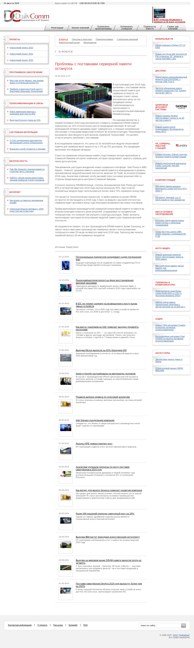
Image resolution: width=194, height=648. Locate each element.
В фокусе (66, 51)
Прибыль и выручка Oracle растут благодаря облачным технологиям (26, 90)
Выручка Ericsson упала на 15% (25, 120)
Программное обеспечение (25, 72)
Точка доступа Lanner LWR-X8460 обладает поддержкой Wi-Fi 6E (170, 233)
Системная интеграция (23, 132)
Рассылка (58, 625)
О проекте (42, 625)
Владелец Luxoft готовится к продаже (27, 149)
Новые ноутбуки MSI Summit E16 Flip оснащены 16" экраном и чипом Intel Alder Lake (171, 56)
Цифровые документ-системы (161, 107)
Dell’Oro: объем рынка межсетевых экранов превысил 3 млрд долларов (27, 179)
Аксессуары (162, 353)
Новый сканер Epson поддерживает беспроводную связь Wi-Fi (169, 129)
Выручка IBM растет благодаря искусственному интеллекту (108, 537)
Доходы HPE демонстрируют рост (94, 443)
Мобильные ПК (164, 39)
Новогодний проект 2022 (21, 47)
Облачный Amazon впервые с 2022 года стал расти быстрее (27, 210)
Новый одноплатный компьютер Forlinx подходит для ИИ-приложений (170, 165)
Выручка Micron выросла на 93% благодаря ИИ (101, 350)
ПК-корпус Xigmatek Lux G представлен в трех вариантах (170, 198)
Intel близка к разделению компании (95, 420)
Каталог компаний (80, 28)
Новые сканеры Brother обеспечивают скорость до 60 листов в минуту (169, 118)
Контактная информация (20, 625)
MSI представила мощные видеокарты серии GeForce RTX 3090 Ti (171, 188)
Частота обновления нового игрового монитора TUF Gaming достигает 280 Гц (170, 90)
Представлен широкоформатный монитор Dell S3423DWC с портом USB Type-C (171, 79)
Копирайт (73, 625)
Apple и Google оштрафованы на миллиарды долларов (105, 373)
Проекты (14, 39)
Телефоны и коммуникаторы (165, 283)
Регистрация (57, 28)
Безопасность (18, 161)
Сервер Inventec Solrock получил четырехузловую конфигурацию (171, 155)
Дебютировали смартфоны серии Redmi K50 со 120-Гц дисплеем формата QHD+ (168, 293)
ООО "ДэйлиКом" (181, 635)
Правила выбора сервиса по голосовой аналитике (103, 397)
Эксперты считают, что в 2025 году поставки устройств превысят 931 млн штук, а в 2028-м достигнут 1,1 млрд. (107, 310)
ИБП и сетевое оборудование (164, 213)
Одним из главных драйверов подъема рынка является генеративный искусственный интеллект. (102, 518)
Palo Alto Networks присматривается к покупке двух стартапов (27, 170)
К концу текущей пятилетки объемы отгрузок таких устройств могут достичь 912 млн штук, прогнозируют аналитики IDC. (108, 590)
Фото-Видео (162, 248)
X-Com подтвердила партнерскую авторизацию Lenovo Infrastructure (26, 141)
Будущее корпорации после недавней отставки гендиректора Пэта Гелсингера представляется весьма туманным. (108, 264)
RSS (85, 625)
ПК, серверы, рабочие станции (162, 145)
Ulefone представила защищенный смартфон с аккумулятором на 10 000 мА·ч (170, 304)
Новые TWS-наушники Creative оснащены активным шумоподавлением (170, 327)
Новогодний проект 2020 (21, 60)
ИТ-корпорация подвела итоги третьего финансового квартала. (106, 447)
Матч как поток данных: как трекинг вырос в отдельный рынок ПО (27, 81)
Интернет (15, 192)
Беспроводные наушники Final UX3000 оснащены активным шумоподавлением (170, 338)
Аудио (159, 319)
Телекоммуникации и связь (26, 103)
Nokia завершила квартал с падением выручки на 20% (23, 112)
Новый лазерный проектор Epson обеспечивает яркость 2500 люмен (169, 256)
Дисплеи (160, 71)
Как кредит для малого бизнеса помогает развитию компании (109, 490)
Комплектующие (165, 180)
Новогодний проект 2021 (21, 54)
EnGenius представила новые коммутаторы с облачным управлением (169, 222)
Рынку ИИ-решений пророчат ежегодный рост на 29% (105, 513)
